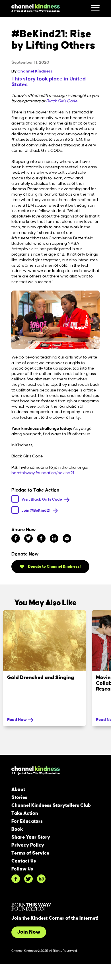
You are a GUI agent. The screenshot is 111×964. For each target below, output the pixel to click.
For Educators (27, 821)
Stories (19, 797)
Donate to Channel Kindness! (54, 566)
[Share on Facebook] (15, 538)
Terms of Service (30, 853)
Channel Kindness (35, 71)
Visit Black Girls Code (42, 499)
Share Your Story (30, 837)
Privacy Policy (27, 845)
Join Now (28, 932)
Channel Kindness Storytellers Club (51, 805)
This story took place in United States (48, 82)
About (18, 789)
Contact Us (23, 861)
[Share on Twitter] (28, 538)
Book (17, 829)
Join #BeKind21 (36, 510)
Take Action (24, 813)
